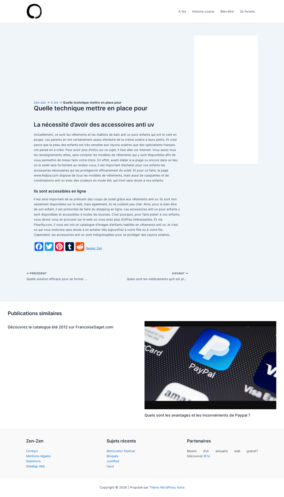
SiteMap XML (35, 466)
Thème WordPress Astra (167, 487)
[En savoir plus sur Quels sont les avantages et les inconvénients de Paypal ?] (210, 365)
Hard (110, 466)
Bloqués (112, 456)
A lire (182, 11)
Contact (32, 451)
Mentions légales (38, 456)
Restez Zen (94, 248)
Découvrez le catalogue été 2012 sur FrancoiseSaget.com (60, 327)
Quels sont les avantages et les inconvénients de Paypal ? (197, 415)
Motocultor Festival (121, 451)
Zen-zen (40, 102)
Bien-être (227, 11)
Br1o (207, 456)
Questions (33, 461)
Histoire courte (203, 11)
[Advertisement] (107, 64)
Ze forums (247, 11)
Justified (113, 461)
